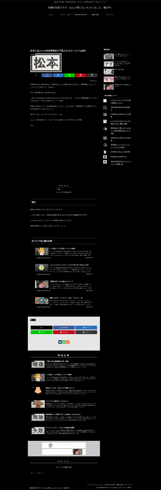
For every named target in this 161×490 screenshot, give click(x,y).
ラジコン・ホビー (98, 484)
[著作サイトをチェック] (60, 342)
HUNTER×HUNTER (110, 484)
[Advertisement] (80, 31)
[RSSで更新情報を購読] (67, 342)
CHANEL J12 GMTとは (118, 156)
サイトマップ (128, 484)
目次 (61, 185)
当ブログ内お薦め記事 (64, 192)
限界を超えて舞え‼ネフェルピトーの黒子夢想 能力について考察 (121, 130)
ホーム (90, 484)
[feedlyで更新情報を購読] (64, 342)
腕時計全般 (120, 484)
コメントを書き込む (64, 467)
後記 (59, 189)
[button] (92, 75)
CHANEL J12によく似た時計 (120, 152)
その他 (33, 319)
